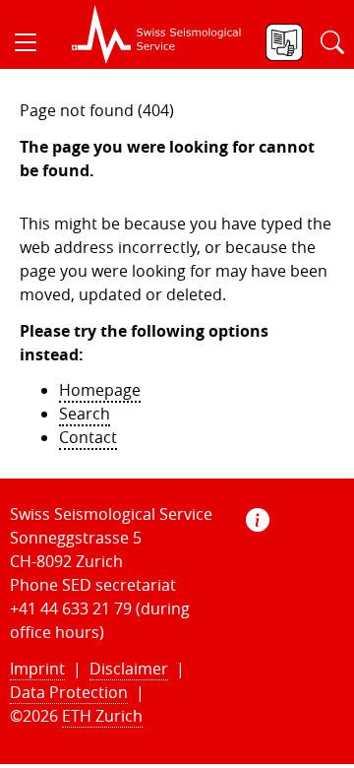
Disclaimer (128, 668)
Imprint (37, 668)
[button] (33, 42)
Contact (88, 437)
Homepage (100, 390)
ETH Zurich (102, 716)
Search (84, 413)
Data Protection (69, 692)
